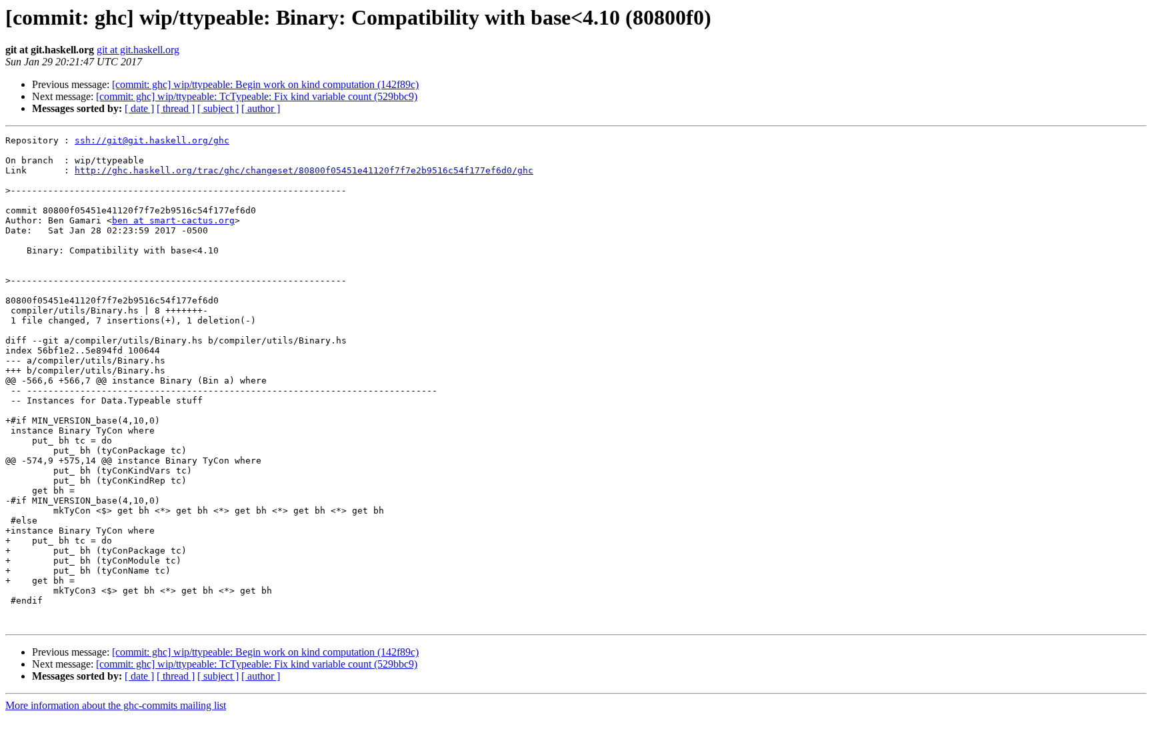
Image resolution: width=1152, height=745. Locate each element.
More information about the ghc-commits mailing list (115, 705)
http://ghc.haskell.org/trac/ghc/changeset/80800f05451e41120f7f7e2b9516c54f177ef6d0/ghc (304, 170)
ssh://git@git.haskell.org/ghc (152, 140)
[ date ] (139, 108)
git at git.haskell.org (138, 49)
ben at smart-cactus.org (173, 220)
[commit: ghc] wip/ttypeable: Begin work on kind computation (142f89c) (265, 84)
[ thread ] (176, 108)
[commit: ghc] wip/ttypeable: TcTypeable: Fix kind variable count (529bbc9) (256, 96)
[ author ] (260, 108)
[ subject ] (218, 108)
